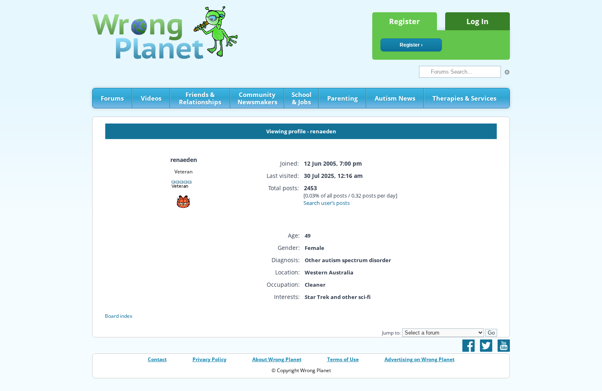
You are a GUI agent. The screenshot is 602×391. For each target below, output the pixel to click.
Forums (112, 98)
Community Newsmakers (257, 98)
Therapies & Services (464, 98)
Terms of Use (343, 359)
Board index (118, 315)
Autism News (395, 98)
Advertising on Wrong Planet (420, 359)
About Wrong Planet (276, 359)
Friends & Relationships (200, 98)
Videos (151, 98)
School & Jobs (302, 98)
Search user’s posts (326, 203)
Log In (477, 21)
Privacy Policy (209, 359)
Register (404, 21)
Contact (157, 359)
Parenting (342, 98)
